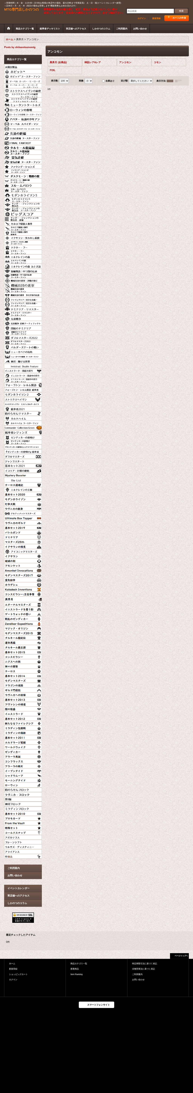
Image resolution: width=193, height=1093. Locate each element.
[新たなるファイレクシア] (23, 723)
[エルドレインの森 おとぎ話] (23, 265)
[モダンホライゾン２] (23, 394)
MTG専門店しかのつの (21, 9)
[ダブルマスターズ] (23, 455)
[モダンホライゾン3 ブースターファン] (23, 199)
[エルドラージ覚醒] (23, 742)
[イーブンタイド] (23, 770)
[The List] (23, 479)
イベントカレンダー (19, 888)
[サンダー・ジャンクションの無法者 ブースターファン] (23, 209)
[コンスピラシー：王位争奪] (23, 593)
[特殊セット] (23, 827)
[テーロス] (23, 670)
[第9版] (23, 798)
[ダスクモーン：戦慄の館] (23, 175)
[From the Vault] (23, 822)
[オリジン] (23, 628)
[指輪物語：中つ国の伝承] (23, 270)
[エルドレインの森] (23, 256)
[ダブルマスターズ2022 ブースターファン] (23, 342)
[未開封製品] (23, 66)
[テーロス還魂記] (23, 484)
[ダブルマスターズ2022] (23, 337)
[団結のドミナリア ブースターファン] (23, 332)
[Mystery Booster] (23, 474)
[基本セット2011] (23, 737)
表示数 (55, 80)
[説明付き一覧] (179, 81)
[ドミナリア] (23, 536)
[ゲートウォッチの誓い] (23, 613)
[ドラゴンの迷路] (23, 684)
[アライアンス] (23, 851)
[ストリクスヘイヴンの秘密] (23, 90)
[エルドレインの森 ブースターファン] (23, 261)
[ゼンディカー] (23, 751)
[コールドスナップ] (23, 832)
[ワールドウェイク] (23, 746)
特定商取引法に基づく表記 (144, 963)
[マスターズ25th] (23, 541)
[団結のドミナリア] (23, 327)
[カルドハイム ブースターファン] (23, 422)
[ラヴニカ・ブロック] (23, 794)
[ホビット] (23, 71)
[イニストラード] (23, 713)
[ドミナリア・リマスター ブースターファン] (23, 313)
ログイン (142, 18)
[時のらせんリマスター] (23, 413)
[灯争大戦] (23, 503)
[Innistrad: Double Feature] (23, 365)
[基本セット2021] (23, 465)
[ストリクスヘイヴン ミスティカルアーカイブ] (23, 403)
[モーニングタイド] (23, 779)
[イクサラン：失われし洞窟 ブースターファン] (23, 242)
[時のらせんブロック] (23, 789)
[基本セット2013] (23, 699)
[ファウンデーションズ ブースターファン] (23, 170)
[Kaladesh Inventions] (23, 589)
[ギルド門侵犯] (23, 689)
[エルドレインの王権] (23, 489)
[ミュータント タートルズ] (23, 104)
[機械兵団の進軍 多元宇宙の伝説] (23, 294)
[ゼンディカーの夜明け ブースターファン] (23, 441)
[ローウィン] (23, 784)
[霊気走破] (23, 156)
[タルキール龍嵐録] (23, 147)
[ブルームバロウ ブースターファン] (23, 189)
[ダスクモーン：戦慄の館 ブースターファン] (23, 180)
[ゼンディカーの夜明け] (23, 437)
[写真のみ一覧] (171, 81)
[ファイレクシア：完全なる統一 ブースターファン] (23, 304)
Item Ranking (76, 974)
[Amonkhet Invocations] (23, 569)
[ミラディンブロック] (23, 808)
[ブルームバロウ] (23, 185)
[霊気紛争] (23, 579)
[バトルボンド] (23, 532)
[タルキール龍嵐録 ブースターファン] (23, 151)
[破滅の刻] (23, 560)
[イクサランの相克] (23, 546)
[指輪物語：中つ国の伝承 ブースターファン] (23, 275)
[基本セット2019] (23, 527)
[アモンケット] (23, 565)
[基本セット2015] (23, 651)
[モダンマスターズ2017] (23, 574)
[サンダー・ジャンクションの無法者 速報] (23, 218)
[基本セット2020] (23, 494)
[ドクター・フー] (23, 247)
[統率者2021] (23, 408)
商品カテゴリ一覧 (78, 963)
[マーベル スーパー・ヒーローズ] (23, 80)
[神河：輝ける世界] (23, 360)
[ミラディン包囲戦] (23, 727)
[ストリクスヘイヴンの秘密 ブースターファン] (23, 95)
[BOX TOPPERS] (23, 517)
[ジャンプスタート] (23, 460)
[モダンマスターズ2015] (23, 632)
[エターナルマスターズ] (23, 604)
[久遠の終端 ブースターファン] (23, 137)
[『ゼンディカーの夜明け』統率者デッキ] (23, 451)
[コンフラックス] (23, 760)
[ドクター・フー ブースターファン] (23, 251)
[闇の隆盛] (23, 708)
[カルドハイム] (23, 418)
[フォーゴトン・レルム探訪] (23, 384)
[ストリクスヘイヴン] (23, 399)
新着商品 (74, 969)
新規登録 (156, 18)
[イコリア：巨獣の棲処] (23, 470)
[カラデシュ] (23, 584)
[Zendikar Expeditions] (23, 623)
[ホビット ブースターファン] (23, 75)
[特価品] (23, 856)
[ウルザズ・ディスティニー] (23, 846)
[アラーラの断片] (23, 765)
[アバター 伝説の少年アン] (23, 118)
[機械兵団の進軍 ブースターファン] (23, 289)
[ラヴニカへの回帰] (23, 694)
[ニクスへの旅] (23, 661)
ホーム (12, 963)
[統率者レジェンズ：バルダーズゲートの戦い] (23, 346)
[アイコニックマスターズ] (23, 551)
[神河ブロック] (23, 803)
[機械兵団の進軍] (23, 284)
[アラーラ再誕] (23, 756)
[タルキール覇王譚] (23, 647)
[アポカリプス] (23, 837)
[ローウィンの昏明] (23, 109)
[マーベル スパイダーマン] (23, 123)
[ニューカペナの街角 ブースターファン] (23, 356)
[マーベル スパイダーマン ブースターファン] (23, 128)
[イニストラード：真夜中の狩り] (23, 375)
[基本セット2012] (23, 718)
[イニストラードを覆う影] (23, 608)
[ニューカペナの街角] (23, 351)
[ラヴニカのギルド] (23, 522)
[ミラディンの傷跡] (23, 732)
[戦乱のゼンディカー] (23, 618)
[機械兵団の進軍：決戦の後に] (23, 280)
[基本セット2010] (23, 813)
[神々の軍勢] (23, 665)
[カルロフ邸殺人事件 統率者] (23, 232)
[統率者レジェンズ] (23, 432)
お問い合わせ (15, 875)
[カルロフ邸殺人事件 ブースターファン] (23, 228)
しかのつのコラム (17, 903)
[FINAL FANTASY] (23, 142)
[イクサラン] (23, 555)
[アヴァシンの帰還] (23, 703)
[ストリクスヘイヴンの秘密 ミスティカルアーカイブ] (23, 99)
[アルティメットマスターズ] (23, 513)
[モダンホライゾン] (23, 498)
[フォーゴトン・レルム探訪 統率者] (23, 389)
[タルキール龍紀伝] (23, 637)
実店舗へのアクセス (19, 895)
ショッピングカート (18, 974)
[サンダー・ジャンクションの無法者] (23, 204)
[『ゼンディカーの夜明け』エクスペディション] (23, 446)
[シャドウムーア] (23, 775)
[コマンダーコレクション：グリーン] (23, 427)
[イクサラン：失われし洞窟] (23, 237)
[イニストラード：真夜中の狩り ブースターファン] (23, 379)
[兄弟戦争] (23, 318)
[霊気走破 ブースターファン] (23, 161)
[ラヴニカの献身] (23, 508)
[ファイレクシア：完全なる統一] (23, 299)
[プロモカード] (23, 818)
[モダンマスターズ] (23, 680)
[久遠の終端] (23, 133)
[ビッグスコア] (23, 213)
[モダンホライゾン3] (23, 194)
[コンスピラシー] (23, 656)
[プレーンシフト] (23, 841)
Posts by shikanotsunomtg (19, 47)
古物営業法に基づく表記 (143, 969)
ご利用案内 (14, 868)
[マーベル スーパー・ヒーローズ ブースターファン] (23, 85)
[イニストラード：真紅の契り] (23, 370)
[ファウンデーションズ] (23, 166)
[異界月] (23, 599)
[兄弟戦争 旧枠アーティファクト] (23, 323)
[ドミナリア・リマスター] (23, 308)
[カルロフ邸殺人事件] (23, 223)
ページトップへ (181, 956)
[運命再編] (23, 642)
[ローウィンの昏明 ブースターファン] (23, 114)
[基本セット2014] (23, 675)
